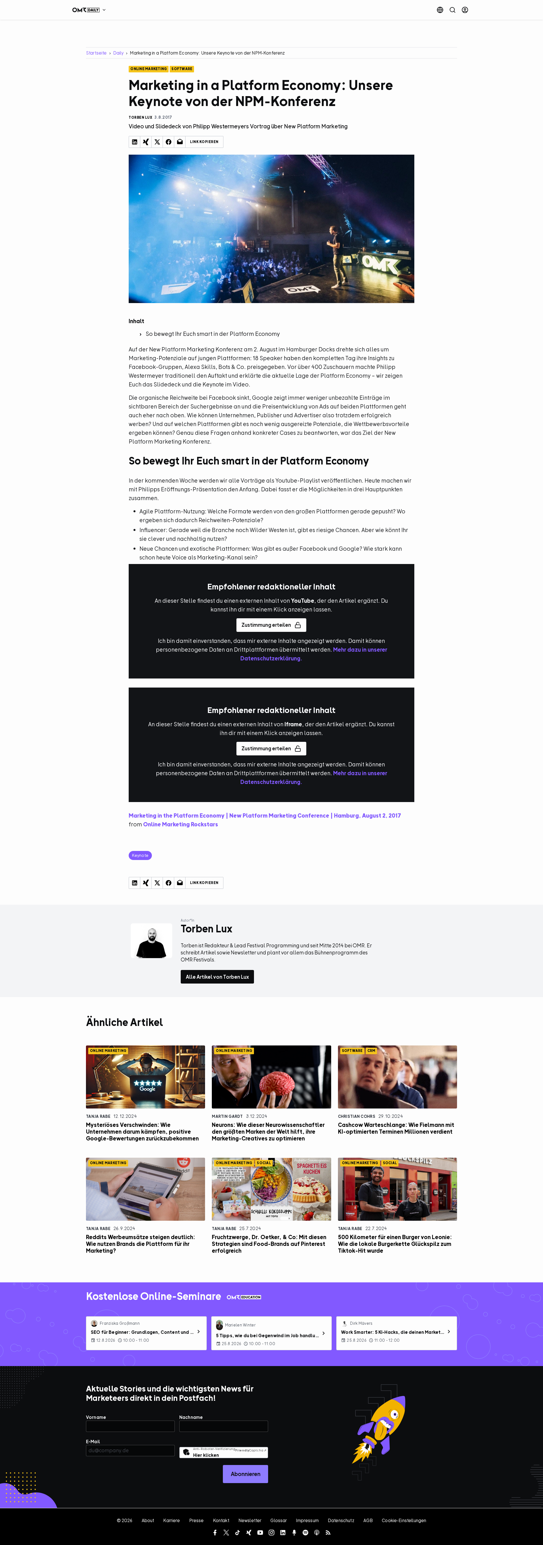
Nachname (191, 1417)
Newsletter (250, 1520)
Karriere (171, 1520)
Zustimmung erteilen (266, 624)
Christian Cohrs (356, 1116)
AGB (368, 1520)
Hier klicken (206, 1455)
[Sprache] (440, 10)
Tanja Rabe (98, 1116)
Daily (118, 53)
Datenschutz (341, 1520)
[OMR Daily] (90, 10)
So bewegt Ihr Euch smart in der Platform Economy (213, 334)
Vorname (96, 1417)
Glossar (278, 1520)
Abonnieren (245, 1474)
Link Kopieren (204, 142)
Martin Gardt (227, 1116)
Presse (196, 1520)
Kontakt (221, 1520)
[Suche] (452, 10)
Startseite (96, 53)
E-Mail (93, 1441)
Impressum (307, 1520)
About (148, 1520)
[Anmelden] (465, 10)
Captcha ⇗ (250, 1450)
